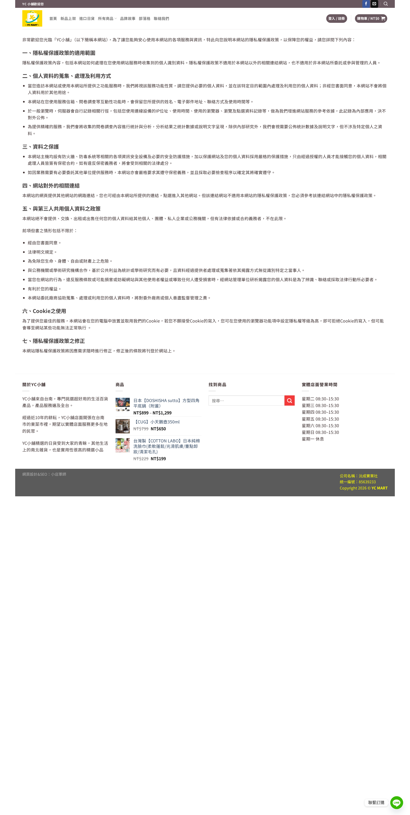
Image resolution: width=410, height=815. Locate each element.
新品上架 (68, 18)
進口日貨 (87, 18)
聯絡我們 (161, 18)
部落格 (144, 18)
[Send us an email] (374, 4)
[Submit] (289, 400)
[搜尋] (386, 3)
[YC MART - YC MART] (32, 18)
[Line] (396, 802)
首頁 (53, 18)
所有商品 (105, 18)
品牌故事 (127, 18)
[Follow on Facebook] (366, 4)
